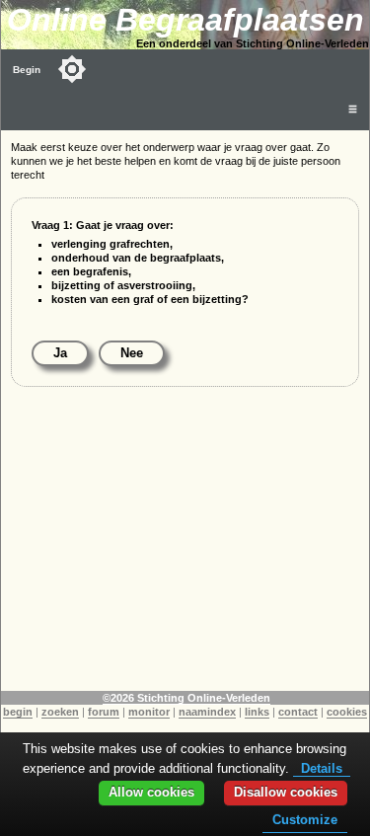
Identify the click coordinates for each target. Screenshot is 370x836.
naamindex (207, 712)
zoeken (60, 712)
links (257, 712)
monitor (149, 712)
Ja (60, 352)
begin (18, 712)
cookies (347, 712)
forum (103, 712)
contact (298, 712)
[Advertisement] (185, 553)
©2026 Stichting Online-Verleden (186, 698)
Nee (131, 352)
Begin (26, 69)
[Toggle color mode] (72, 69)
